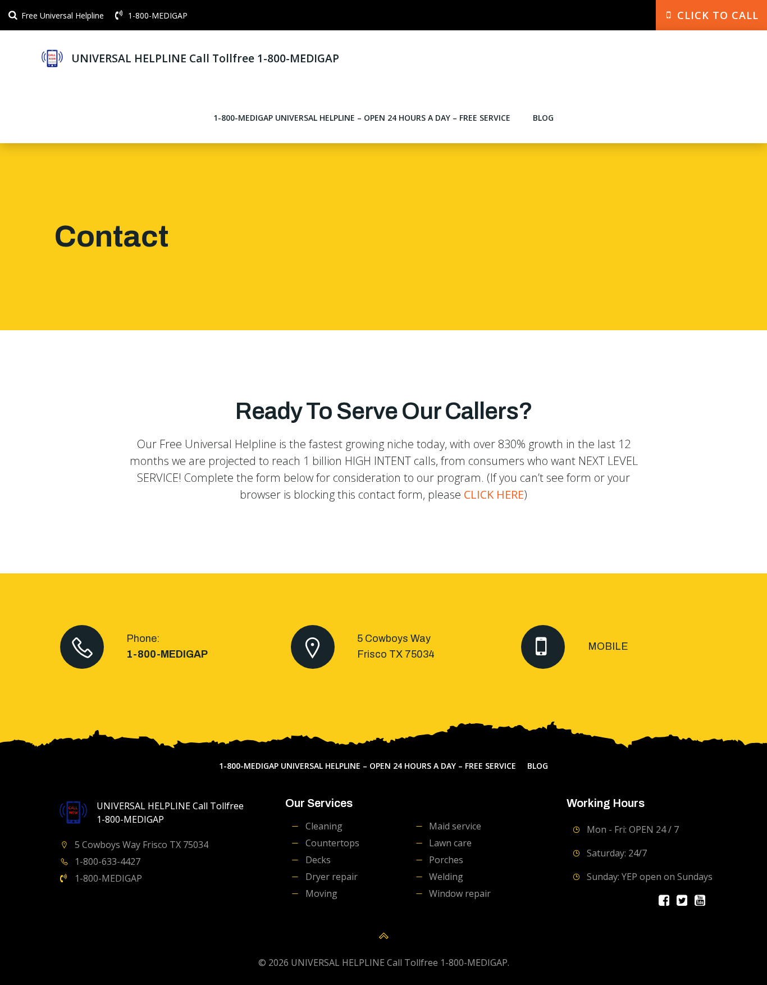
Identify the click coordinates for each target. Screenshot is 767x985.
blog (543, 117)
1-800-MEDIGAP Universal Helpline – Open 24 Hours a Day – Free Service (361, 117)
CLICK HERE (494, 494)
